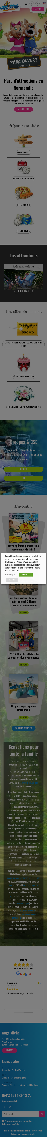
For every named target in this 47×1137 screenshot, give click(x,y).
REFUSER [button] (12, 579)
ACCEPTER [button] (25, 574)
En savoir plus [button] (10, 574)
